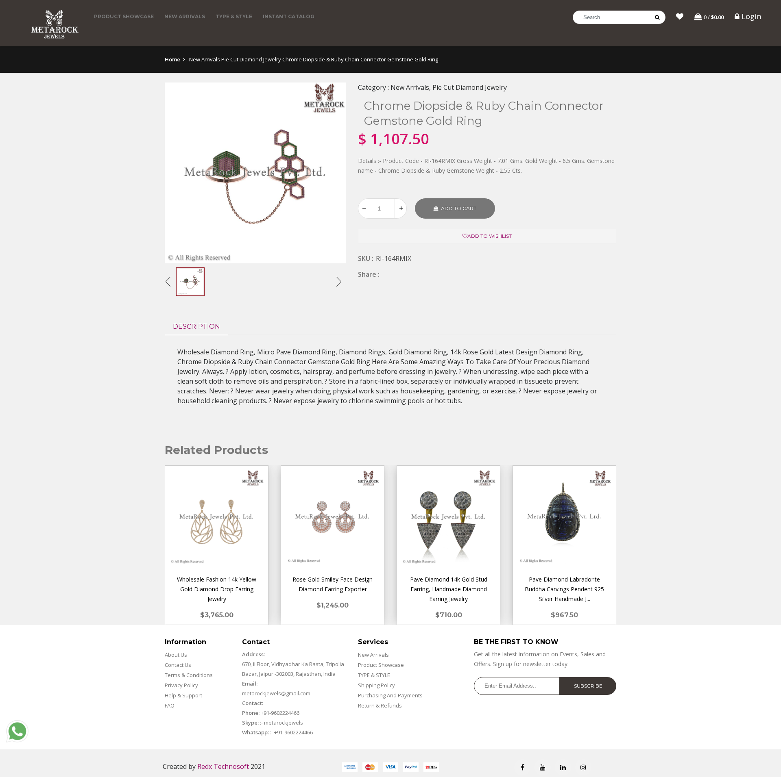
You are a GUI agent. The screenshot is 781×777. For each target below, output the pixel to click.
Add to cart (458, 208)
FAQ (170, 705)
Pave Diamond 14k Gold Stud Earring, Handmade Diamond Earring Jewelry (448, 589)
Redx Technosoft (223, 766)
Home (172, 59)
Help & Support (183, 695)
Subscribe (588, 686)
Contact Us (178, 664)
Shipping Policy (376, 685)
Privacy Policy (181, 685)
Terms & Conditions (189, 675)
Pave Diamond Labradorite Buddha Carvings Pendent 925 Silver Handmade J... (564, 589)
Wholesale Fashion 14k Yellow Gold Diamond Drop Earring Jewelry (216, 589)
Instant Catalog (288, 16)
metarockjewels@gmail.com (276, 693)
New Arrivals (184, 16)
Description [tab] (196, 326)
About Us (176, 654)
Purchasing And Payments (390, 695)
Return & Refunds (380, 705)
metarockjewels (283, 722)
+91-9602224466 (280, 712)
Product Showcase (124, 16)
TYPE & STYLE (234, 16)
